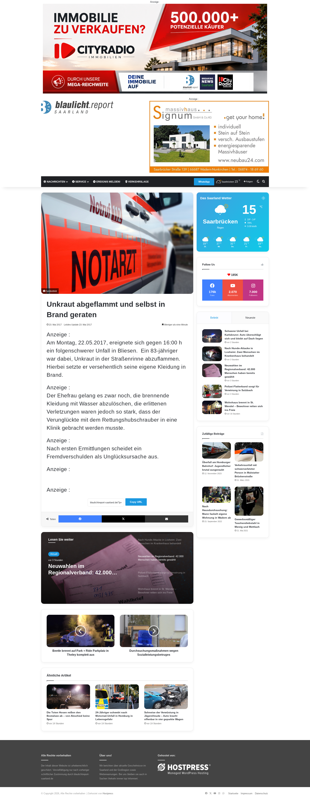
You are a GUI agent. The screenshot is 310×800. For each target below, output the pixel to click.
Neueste (250, 317)
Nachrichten (55, 181)
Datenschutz (261, 793)
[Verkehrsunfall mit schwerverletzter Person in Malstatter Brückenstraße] (249, 451)
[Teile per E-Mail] (166, 519)
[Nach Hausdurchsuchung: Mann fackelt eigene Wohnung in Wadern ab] (216, 495)
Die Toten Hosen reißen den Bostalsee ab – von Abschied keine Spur (68, 716)
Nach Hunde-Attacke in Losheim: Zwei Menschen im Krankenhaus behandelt (242, 352)
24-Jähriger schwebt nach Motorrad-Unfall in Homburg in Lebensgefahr (114, 716)
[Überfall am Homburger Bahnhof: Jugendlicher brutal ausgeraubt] (216, 450)
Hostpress (108, 793)
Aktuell (53, 554)
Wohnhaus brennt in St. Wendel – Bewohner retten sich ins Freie (244, 406)
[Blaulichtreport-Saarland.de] (77, 107)
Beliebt (214, 317)
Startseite (233, 793)
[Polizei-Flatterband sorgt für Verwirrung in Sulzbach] (212, 391)
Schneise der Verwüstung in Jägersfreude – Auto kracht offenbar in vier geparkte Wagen (163, 716)
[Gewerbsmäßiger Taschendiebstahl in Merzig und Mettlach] (249, 501)
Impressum (246, 793)
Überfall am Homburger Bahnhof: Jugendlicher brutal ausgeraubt (216, 466)
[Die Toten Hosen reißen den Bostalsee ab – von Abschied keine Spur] (68, 696)
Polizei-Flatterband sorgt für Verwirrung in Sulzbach (84, 569)
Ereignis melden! (108, 181)
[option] (117, 568)
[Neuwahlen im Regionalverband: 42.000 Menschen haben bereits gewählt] (212, 370)
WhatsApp (204, 181)
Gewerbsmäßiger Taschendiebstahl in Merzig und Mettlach (247, 523)
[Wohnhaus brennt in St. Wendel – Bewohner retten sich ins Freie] (212, 407)
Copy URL (136, 501)
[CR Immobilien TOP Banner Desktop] (155, 48)
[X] (123, 519)
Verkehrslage (138, 181)
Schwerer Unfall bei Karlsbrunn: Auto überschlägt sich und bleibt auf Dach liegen (244, 335)
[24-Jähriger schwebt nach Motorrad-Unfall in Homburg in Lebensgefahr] (117, 696)
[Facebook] (80, 519)
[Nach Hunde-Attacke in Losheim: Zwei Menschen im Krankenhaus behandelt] (212, 353)
